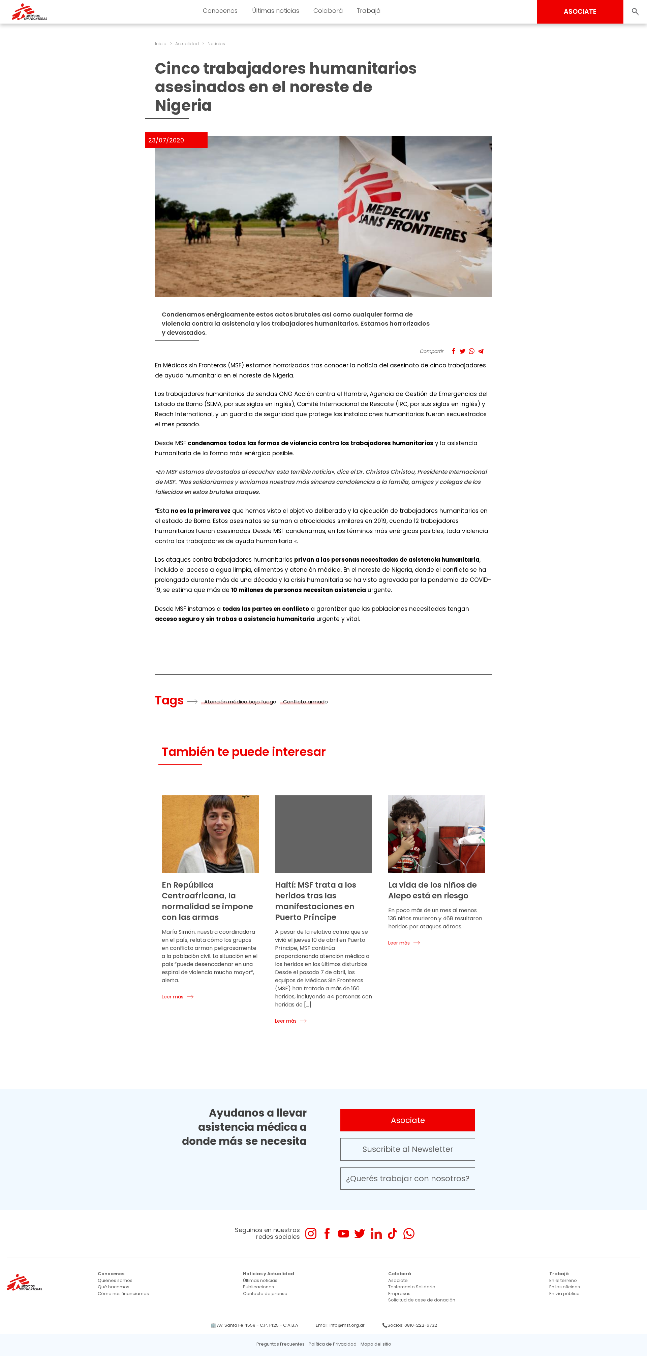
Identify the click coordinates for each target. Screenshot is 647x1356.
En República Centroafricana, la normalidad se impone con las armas (207, 901)
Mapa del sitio (376, 1344)
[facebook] (327, 1233)
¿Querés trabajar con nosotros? (407, 1178)
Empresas (399, 1293)
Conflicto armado (305, 701)
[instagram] (310, 1233)
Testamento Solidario (411, 1287)
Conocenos (111, 1273)
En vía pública (564, 1293)
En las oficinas (564, 1287)
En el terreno (563, 1280)
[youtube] (343, 1233)
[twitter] (359, 1233)
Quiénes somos (115, 1280)
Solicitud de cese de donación (421, 1300)
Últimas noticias (260, 1280)
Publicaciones (258, 1287)
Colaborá (399, 1273)
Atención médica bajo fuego (240, 701)
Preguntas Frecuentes (280, 1344)
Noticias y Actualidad (268, 1273)
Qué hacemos (113, 1287)
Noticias (216, 43)
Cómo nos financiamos (123, 1293)
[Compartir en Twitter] (462, 351)
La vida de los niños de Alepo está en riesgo (432, 890)
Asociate (408, 1120)
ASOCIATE (580, 11)
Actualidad (187, 43)
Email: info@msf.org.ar (340, 1325)
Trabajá (559, 1273)
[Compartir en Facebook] (453, 351)
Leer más (172, 996)
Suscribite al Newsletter (408, 1149)
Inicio (160, 43)
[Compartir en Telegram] (481, 351)
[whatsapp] (408, 1233)
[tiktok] (392, 1233)
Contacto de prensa (265, 1293)
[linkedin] (376, 1233)
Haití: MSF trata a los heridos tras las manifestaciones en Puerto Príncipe (315, 901)
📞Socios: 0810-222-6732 (409, 1325)
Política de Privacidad (333, 1344)
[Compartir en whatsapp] (471, 351)
